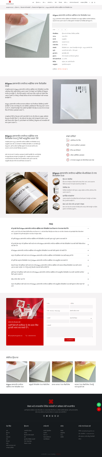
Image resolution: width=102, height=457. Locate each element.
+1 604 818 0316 (31, 335)
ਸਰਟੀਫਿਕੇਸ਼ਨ (47, 439)
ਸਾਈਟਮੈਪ (58, 454)
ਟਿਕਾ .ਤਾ (45, 435)
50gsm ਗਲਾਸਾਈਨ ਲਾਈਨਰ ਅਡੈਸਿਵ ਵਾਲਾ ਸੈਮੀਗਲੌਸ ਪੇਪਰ (15, 385)
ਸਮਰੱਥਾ (45, 432)
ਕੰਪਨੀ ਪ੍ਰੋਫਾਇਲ (47, 430)
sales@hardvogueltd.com (16, 335)
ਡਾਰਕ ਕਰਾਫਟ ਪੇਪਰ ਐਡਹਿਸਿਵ (61, 384)
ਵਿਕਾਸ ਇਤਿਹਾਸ (47, 437)
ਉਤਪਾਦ (17, 7)
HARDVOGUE (9, 7)
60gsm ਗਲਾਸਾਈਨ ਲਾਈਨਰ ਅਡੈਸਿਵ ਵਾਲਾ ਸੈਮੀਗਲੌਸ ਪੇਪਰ (59, 7)
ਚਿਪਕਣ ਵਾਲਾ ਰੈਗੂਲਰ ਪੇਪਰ (38, 7)
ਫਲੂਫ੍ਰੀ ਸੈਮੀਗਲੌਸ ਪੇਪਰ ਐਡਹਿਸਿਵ (39, 384)
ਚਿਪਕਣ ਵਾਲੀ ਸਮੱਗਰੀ (25, 7)
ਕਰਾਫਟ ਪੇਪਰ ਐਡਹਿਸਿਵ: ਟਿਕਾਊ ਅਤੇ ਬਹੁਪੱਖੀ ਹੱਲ (84, 385)
